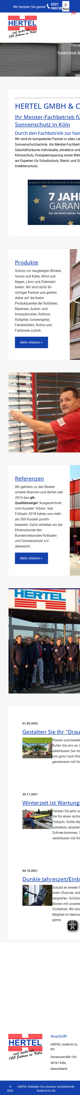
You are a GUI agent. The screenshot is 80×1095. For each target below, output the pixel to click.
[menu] (73, 12)
